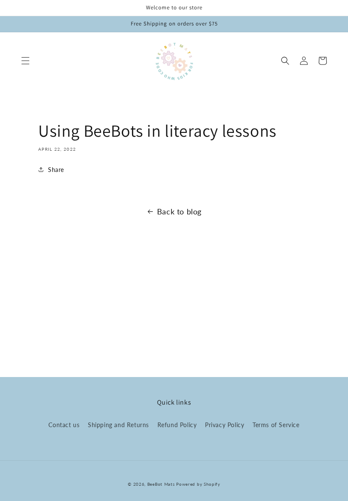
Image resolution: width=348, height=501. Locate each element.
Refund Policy (177, 424)
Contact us (63, 424)
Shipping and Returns (118, 424)
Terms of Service (276, 424)
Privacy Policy (224, 424)
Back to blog (179, 211)
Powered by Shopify (198, 484)
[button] (25, 60)
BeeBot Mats (161, 484)
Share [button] (56, 169)
